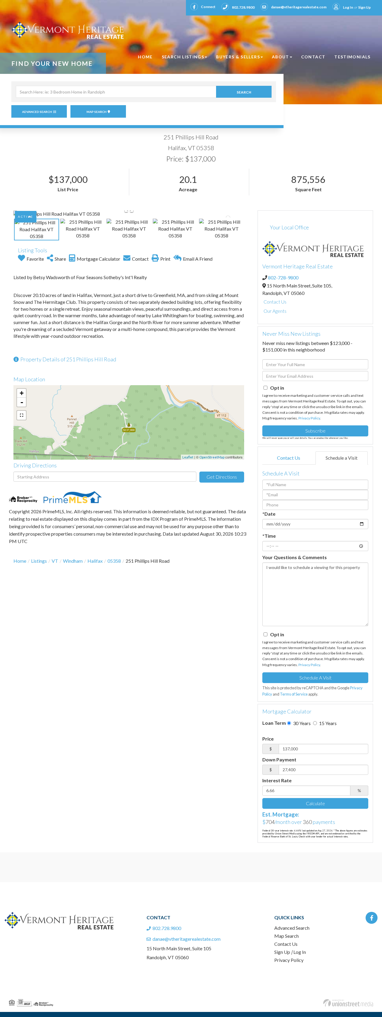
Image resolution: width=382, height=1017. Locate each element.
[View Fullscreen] (21, 415)
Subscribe (315, 430)
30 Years (301, 723)
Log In (348, 7)
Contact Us (275, 301)
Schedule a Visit (342, 458)
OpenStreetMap (211, 457)
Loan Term (274, 723)
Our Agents (275, 311)
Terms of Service (294, 694)
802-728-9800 (283, 277)
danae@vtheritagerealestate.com (298, 7)
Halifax (95, 561)
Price (268, 738)
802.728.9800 (243, 7)
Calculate (315, 803)
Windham (73, 561)
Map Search (97, 111)
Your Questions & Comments (294, 557)
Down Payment (279, 759)
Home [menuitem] (145, 56)
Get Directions (222, 477)
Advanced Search (37, 111)
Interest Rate (277, 780)
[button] (244, 92)
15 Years (327, 723)
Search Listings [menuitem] (183, 56)
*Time (269, 536)
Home (19, 561)
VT (55, 561)
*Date (268, 514)
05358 (114, 561)
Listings (39, 561)
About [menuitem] (280, 56)
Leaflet (187, 457)
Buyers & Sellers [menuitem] (238, 56)
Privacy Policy (309, 418)
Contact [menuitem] (313, 56)
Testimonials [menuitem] (352, 56)
